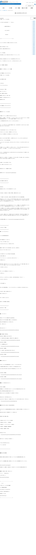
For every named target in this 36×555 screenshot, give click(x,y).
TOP (0, 10)
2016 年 (34, 34)
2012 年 (34, 39)
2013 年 (34, 38)
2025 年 (34, 22)
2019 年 (34, 30)
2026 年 (34, 21)
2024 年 (34, 23)
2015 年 (34, 35)
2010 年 (34, 42)
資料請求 (33, 2)
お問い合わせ (29, 5)
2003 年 (34, 51)
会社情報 (27, 2)
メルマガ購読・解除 (4, 10)
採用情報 (30, 2)
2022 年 (34, 26)
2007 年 (34, 46)
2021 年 (34, 27)
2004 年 (34, 50)
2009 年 (34, 43)
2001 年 (34, 54)
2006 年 (34, 47)
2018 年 (34, 31)
